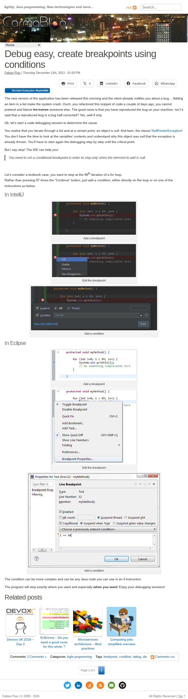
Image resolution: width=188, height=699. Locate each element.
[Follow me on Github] (122, 686)
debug (137, 656)
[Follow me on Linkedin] (78, 686)
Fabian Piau (12, 72)
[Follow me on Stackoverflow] (89, 686)
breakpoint (110, 656)
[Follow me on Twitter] (67, 686)
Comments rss (165, 656)
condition (125, 656)
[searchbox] (161, 7)
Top (180, 696)
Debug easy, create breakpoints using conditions (80, 59)
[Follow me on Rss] (100, 686)
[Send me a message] (111, 686)
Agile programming (79, 656)
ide (145, 656)
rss (129, 7)
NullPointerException (167, 130)
